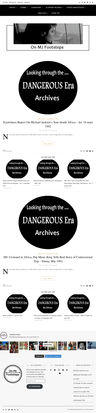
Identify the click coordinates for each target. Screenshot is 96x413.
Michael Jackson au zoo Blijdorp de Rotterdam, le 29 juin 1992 (82, 374)
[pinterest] (87, 2)
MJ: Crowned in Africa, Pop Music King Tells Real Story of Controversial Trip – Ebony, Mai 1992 (48, 259)
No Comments (52, 130)
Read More (48, 143)
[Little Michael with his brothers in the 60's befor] (23, 345)
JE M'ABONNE (34, 386)
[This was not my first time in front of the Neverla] (4, 345)
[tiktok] (92, 2)
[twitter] (85, 2)
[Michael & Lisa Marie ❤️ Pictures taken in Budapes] (33, 345)
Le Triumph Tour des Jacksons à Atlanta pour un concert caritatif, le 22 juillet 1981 (83, 387)
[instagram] (79, 2)
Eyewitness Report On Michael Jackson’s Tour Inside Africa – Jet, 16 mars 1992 (48, 124)
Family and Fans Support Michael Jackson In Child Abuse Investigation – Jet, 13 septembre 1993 (16, 183)
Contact (27, 2)
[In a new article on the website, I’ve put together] (62, 345)
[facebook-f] (82, 2)
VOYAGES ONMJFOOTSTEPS (75, 7)
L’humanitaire (36, 7)
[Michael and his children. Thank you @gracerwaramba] (14, 347)
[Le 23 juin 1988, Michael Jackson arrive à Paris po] (91, 345)
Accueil (5, 2)
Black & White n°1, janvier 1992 (12, 315)
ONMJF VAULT (42, 13)
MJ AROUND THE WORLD (54, 7)
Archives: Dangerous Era (48, 119)
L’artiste (12, 7)
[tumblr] (90, 2)
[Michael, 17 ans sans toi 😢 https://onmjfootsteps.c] (82, 345)
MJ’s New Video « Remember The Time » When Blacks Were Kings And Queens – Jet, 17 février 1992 (78, 183)
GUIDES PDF (56, 13)
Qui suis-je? (12, 2)
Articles (20, 2)
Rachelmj (9, 151)
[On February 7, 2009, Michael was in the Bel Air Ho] (72, 345)
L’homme (23, 7)
